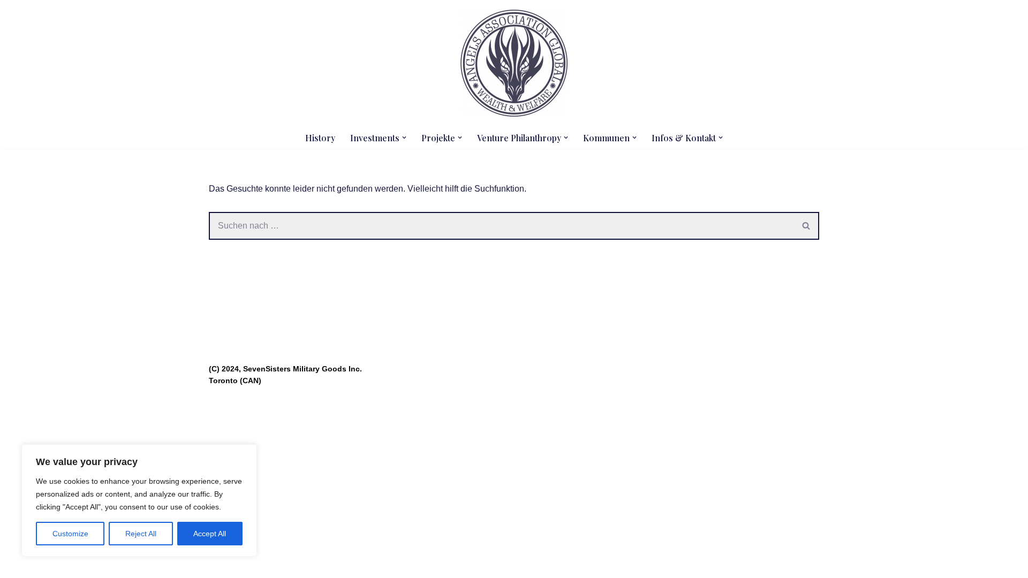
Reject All (140, 533)
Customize (70, 533)
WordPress (316, 564)
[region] (139, 500)
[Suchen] (806, 226)
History (320, 137)
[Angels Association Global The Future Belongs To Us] (514, 63)
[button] (404, 137)
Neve (219, 564)
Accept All (209, 533)
